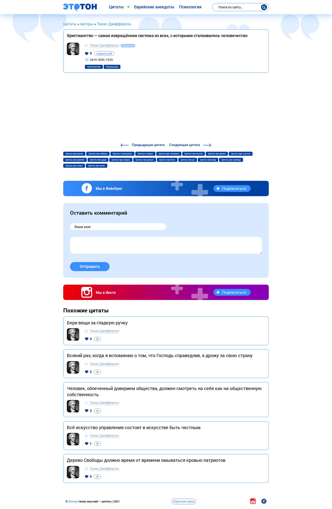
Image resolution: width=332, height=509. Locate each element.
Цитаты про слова (74, 166)
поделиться (103, 53)
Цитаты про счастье (240, 154)
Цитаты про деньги (145, 160)
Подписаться (234, 188)
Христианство (94, 67)
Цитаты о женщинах (122, 154)
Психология (190, 7)
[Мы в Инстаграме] (253, 501)
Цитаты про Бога (167, 160)
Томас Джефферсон (104, 45)
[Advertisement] (166, 108)
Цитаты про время (217, 154)
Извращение (112, 67)
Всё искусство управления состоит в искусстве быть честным (134, 427)
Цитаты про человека (169, 154)
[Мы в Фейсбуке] (264, 501)
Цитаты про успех (96, 166)
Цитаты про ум (188, 160)
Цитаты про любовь (98, 154)
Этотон (73, 501)
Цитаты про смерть (121, 160)
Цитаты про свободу (231, 160)
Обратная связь (184, 501)
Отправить (90, 266)
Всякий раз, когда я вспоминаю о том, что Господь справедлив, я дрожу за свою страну (160, 355)
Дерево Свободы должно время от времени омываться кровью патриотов (146, 460)
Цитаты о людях (145, 154)
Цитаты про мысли (194, 154)
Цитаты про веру (208, 160)
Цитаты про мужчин (74, 160)
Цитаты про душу (98, 160)
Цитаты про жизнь (74, 154)
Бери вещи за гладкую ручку (97, 322)
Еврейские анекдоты (154, 7)
